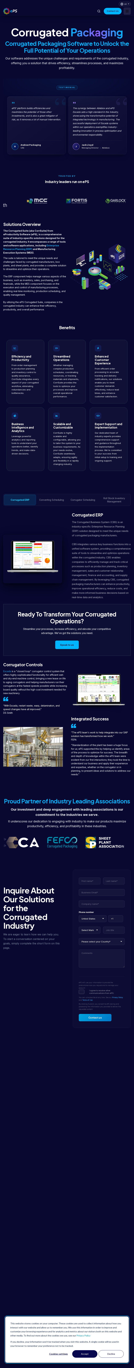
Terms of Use (87, 1000)
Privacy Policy (83, 1335)
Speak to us (67, 644)
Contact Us (113, 11)
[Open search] (99, 11)
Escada (7, 671)
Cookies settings (58, 1353)
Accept (85, 1353)
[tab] (20, 500)
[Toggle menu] (127, 11)
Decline (111, 1353)
